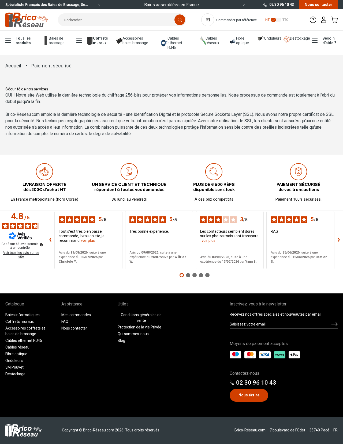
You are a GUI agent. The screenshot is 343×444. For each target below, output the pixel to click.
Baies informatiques (22, 315)
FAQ (64, 321)
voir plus (88, 240)
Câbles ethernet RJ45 (174, 43)
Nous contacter (318, 4)
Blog (121, 340)
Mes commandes (76, 315)
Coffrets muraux (100, 40)
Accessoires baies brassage (135, 40)
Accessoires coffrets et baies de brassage (25, 331)
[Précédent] (99, 5)
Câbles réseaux (212, 40)
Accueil (13, 65)
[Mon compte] (323, 20)
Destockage (297, 38)
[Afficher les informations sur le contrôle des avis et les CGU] (41, 245)
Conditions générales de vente (141, 318)
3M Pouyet (14, 367)
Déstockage (15, 374)
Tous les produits (23, 40)
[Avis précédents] (50, 240)
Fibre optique (242, 40)
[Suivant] (244, 5)
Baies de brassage (57, 40)
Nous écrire (248, 395)
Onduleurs (269, 38)
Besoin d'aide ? (329, 40)
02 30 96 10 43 (281, 4)
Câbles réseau (17, 347)
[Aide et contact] (313, 20)
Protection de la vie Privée (139, 327)
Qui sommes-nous (133, 334)
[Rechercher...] (179, 19)
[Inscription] (334, 324)
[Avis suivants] (338, 240)
